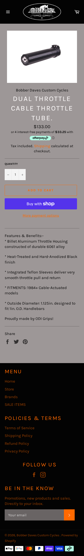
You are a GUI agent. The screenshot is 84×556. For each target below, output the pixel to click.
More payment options (41, 215)
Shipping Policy (18, 435)
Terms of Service (20, 428)
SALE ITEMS (15, 404)
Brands (11, 396)
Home (10, 381)
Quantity (11, 164)
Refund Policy (17, 443)
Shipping (42, 146)
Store (9, 389)
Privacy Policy (17, 451)
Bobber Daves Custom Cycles (38, 535)
